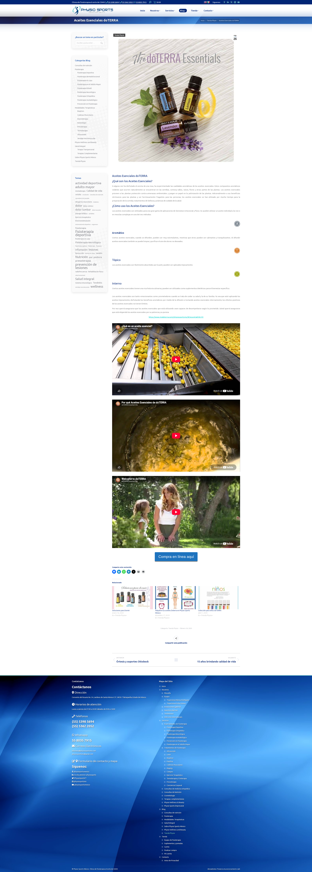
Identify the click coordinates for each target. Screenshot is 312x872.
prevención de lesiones (86, 266)
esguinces (95, 224)
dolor (78, 205)
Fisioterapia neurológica (88, 242)
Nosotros (165, 690)
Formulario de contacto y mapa (97, 761)
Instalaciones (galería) (172, 707)
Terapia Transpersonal (85, 150)
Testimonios (169, 714)
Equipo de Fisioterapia (172, 840)
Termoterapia (82, 131)
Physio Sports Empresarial (174, 806)
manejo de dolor (90, 253)
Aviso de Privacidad (171, 861)
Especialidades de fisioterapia (175, 724)
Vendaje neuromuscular (86, 138)
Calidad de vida (94, 190)
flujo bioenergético (81, 246)
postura (97, 257)
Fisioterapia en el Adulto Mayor (89, 84)
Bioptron (80, 111)
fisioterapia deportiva (84, 233)
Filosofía (167, 693)
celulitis (78, 195)
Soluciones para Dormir (121, 610)
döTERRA (91, 213)
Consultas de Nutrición (172, 792)
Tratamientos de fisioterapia (174, 748)
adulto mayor (85, 187)
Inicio (164, 686)
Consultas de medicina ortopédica (177, 789)
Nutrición (81, 257)
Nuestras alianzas (171, 710)
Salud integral (84, 279)
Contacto (165, 857)
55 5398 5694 (113, 2)
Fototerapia (91, 246)
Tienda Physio (119, 35)
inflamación (81, 249)
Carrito (166, 847)
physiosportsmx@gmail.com (82, 754)
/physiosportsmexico (81, 772)
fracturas (99, 246)
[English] (205, 2)
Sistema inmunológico (83, 283)
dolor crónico (88, 206)
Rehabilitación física (95, 272)
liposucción (79, 253)
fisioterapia (80, 228)
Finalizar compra (170, 850)
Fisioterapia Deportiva (85, 73)
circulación (85, 194)
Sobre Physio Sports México (85, 157)
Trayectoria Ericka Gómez (176, 703)
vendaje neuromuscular (82, 287)
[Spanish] (208, 2)
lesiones (93, 249)
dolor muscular (96, 210)
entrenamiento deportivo (83, 224)
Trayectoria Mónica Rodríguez (178, 700)
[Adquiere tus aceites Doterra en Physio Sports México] (175, 597)
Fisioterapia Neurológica (86, 92)
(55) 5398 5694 (83, 721)
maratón (99, 253)
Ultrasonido (81, 135)
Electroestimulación (82, 221)
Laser (169, 755)
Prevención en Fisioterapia (87, 104)
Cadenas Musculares (85, 115)
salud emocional (80, 275)
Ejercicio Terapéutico (175, 775)
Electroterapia (82, 119)
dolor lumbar (83, 209)
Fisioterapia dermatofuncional (88, 77)
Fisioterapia (79, 69)
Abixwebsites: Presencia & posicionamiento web (224, 869)
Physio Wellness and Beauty (85, 142)
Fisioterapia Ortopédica (86, 96)
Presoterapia (82, 127)
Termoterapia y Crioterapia (177, 779)
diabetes (96, 202)
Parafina (170, 761)
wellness (97, 286)
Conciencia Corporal (174, 785)
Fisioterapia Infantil (84, 88)
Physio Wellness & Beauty (174, 802)
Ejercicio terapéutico (83, 217)
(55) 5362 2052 (83, 726)
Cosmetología (169, 796)
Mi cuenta (168, 854)
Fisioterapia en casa (84, 80)
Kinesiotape (81, 123)
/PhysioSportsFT (80, 778)
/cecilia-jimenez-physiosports (84, 775)
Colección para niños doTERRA (209, 610)
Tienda (164, 837)
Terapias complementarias (174, 799)
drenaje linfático (81, 214)
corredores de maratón (82, 198)
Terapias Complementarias (87, 153)
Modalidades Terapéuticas (85, 108)
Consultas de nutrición (83, 65)
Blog (163, 809)
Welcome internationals (173, 717)
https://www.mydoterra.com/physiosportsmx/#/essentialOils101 (176, 317)
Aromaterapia (80, 191)
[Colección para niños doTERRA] (218, 597)
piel (90, 257)
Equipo (167, 697)
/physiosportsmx (79, 781)
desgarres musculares (83, 202)
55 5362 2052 (127, 2)
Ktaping (169, 768)
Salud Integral (80, 146)
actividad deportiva (88, 183)
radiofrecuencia (81, 272)
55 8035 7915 (141, 2)
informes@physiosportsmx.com (84, 751)
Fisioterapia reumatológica (87, 100)
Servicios (165, 720)
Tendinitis (97, 283)
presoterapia (83, 260)
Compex (170, 772)
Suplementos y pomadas (173, 843)
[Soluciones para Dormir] (132, 597)
